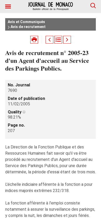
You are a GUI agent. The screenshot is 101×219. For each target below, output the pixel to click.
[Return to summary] (58, 40)
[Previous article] (49, 40)
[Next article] (67, 40)
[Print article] (34, 40)
